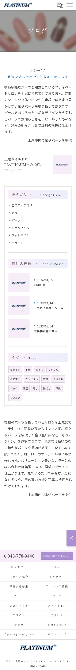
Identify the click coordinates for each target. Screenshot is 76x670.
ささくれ (58, 379)
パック (14, 388)
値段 (58, 388)
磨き (35, 388)
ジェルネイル (20, 228)
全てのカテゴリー (23, 205)
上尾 (27, 369)
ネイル (39, 369)
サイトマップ (57, 634)
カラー (16, 213)
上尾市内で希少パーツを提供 (50, 140)
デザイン (17, 243)
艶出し (47, 388)
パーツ (16, 220)
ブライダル (31, 379)
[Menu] (69, 4)
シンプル (53, 369)
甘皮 (45, 379)
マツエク (15, 397)
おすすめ (15, 379)
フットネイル (20, 235)
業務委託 (15, 369)
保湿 (25, 388)
